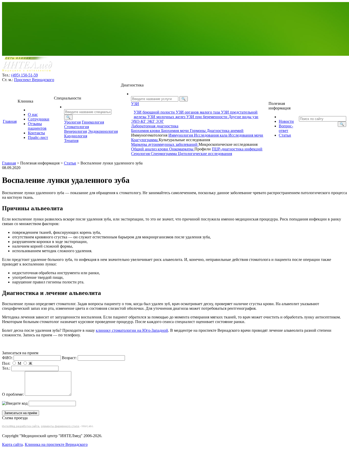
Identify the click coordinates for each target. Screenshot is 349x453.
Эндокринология (103, 131)
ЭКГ (151, 121)
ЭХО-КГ (139, 121)
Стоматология (76, 127)
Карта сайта (12, 444)
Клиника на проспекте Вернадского (56, 444)
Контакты (36, 133)
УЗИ (135, 104)
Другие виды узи (243, 117)
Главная (10, 121)
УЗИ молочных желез (166, 117)
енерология (75, 131)
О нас (33, 114)
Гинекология (93, 122)
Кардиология (75, 136)
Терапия (71, 140)
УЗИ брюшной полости (155, 112)
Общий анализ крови (150, 149)
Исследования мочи (245, 135)
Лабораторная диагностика (154, 126)
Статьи (285, 135)
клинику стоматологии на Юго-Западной (132, 330)
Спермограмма (164, 153)
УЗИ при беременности (207, 117)
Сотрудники (38, 119)
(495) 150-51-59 (24, 75)
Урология (72, 122)
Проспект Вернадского (34, 80)
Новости (286, 121)
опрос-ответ (286, 128)
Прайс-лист (38, 137)
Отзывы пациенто (37, 125)
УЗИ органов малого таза (198, 112)
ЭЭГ (160, 121)
